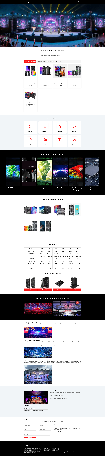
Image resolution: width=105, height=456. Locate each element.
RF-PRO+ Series (60, 79)
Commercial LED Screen (46, 449)
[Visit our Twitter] (59, 431)
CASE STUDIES (67, 1)
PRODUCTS (46, 1)
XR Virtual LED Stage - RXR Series (55, 61)
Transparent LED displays (55, 448)
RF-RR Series (30, 79)
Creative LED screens (46, 450)
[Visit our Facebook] (55, 431)
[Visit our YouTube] (61, 431)
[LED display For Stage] (36, 397)
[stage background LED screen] (30, 95)
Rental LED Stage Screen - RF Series (30, 61)
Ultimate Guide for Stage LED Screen (29, 408)
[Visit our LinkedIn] (57, 431)
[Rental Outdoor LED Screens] (45, 71)
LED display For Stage (27, 405)
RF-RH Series (74, 79)
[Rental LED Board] (30, 71)
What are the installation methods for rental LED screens (58, 398)
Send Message (30, 437)
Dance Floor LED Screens (55, 449)
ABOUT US (73, 1)
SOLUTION (51, 1)
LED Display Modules (55, 450)
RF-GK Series (30, 102)
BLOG (63, 1)
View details (30, 85)
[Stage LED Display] (60, 71)
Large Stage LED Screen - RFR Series (43, 61)
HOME (42, 1)
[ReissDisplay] (26, 1)
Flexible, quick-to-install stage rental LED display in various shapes (33, 410)
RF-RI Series (45, 79)
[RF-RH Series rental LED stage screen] (74, 71)
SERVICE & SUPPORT (57, 1)
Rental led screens (45, 448)
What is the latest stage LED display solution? (56, 395)
